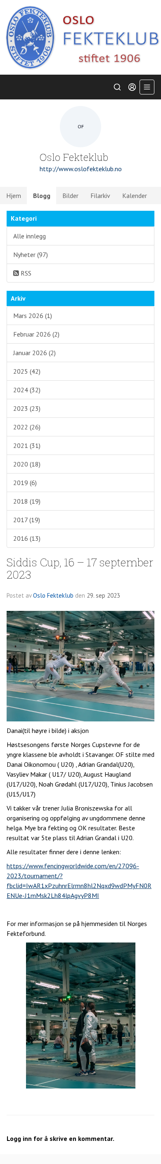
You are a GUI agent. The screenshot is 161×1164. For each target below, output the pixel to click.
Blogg (41, 195)
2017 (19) (26, 520)
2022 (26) (26, 427)
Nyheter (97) (30, 254)
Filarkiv (100, 195)
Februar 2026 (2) (36, 334)
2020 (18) (26, 464)
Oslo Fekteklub (53, 595)
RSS (25, 273)
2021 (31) (26, 445)
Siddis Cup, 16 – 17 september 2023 (80, 568)
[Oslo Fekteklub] (80, 37)
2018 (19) (26, 501)
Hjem (13, 195)
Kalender (134, 195)
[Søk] (117, 87)
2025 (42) (26, 371)
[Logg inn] (132, 87)
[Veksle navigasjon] (147, 87)
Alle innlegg (29, 236)
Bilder (70, 195)
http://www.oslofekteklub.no (81, 169)
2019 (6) (25, 482)
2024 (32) (26, 390)
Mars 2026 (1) (32, 315)
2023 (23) (26, 408)
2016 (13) (26, 538)
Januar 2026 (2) (34, 353)
